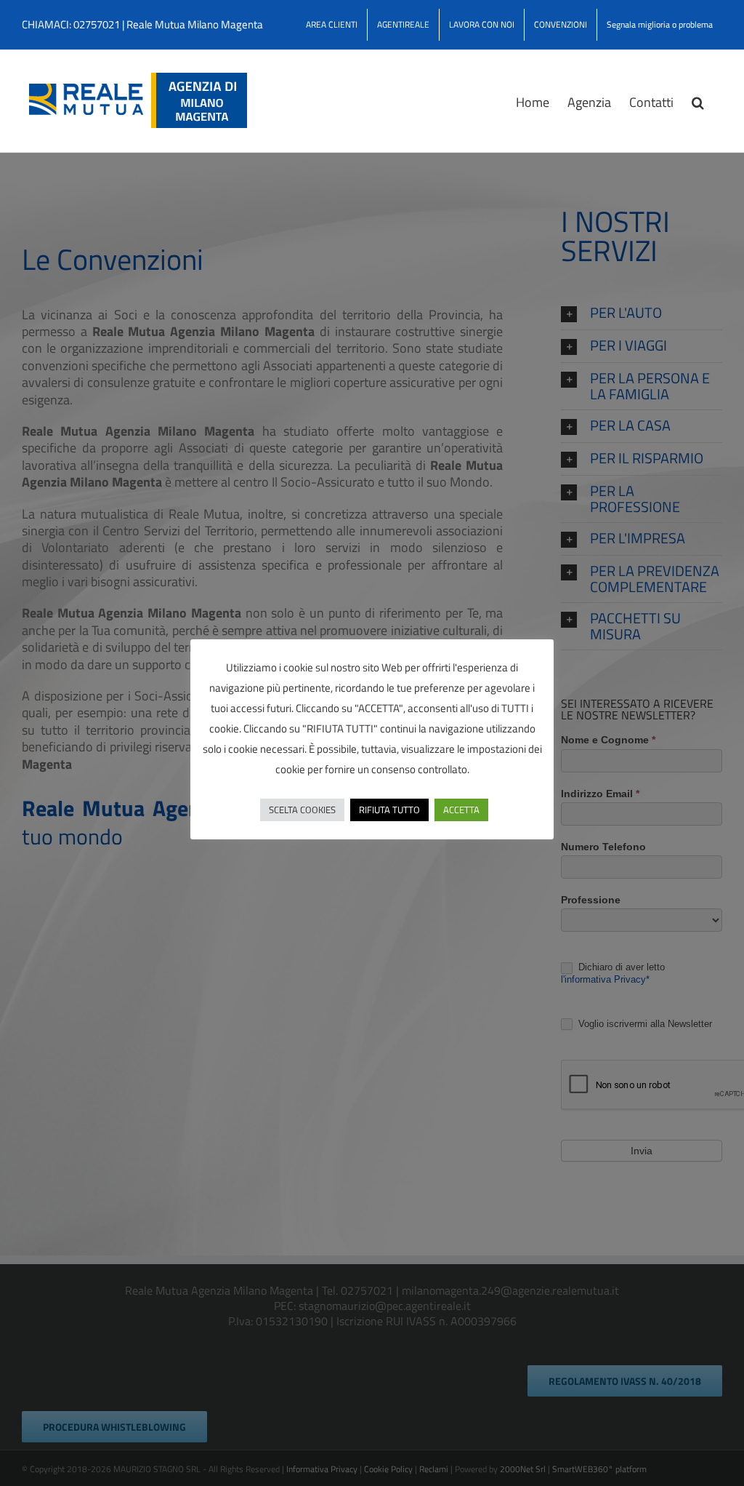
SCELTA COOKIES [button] (302, 809)
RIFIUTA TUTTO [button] (389, 809)
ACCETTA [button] (461, 809)
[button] (698, 101)
